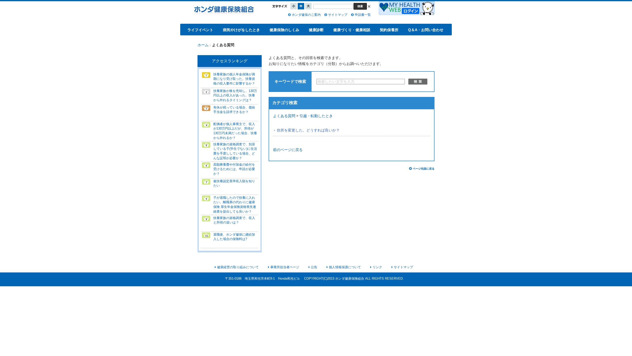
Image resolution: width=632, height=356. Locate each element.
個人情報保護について (345, 267)
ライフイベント (200, 30)
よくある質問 (284, 116)
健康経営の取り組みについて (238, 267)
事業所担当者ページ (284, 267)
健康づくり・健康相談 (351, 30)
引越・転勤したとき (316, 116)
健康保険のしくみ (284, 30)
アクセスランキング (229, 61)
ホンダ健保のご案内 (306, 15)
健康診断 (316, 30)
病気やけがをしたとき (241, 30)
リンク (377, 267)
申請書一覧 (363, 15)
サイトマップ (337, 15)
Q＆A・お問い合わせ (425, 30)
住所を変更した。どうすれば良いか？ (308, 130)
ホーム (203, 45)
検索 (417, 82)
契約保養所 (389, 30)
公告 (314, 267)
